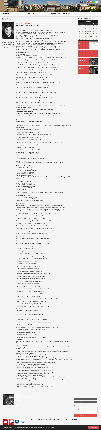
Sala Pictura (19, 403)
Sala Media (32, 403)
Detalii (52, 427)
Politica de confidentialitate (90, 405)
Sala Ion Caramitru (21, 398)
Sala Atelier (32, 400)
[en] (96, 2)
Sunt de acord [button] (93, 427)
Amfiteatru (19, 405)
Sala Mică (31, 398)
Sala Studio (19, 400)
